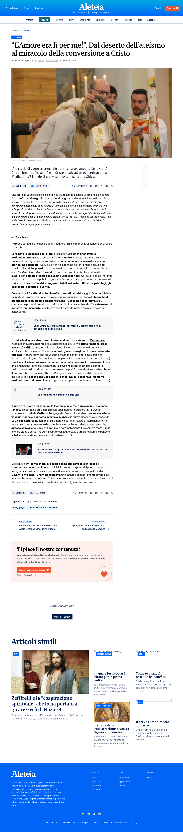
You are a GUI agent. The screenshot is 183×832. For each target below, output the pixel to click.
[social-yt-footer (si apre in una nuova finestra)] (83, 813)
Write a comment (62, 616)
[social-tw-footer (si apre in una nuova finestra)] (94, 813)
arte (140, 702)
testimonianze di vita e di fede (43, 507)
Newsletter (124, 777)
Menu (30, 19)
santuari (26, 30)
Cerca (40, 8)
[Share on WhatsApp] (112, 186)
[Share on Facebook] (91, 186)
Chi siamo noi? (68, 822)
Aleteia (41, 60)
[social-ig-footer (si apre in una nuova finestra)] (99, 813)
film (16, 654)
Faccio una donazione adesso (32, 570)
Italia (140, 19)
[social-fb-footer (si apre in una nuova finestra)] (88, 813)
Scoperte (115, 19)
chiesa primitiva (104, 654)
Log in (71, 606)
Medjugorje (97, 340)
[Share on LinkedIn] (96, 186)
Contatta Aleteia (121, 822)
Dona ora (171, 8)
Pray (43, 19)
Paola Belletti (52, 60)
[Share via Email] (107, 186)
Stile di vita (85, 19)
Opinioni (59, 19)
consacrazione (103, 705)
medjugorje (18, 507)
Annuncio (123, 785)
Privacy (134, 822)
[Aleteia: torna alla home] (91, 6)
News (71, 19)
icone (141, 654)
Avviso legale (82, 822)
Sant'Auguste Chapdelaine (100, 13)
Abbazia (151, 19)
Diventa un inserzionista (101, 822)
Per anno (150, 777)
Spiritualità (100, 19)
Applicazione (124, 781)
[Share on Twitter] (101, 186)
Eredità (128, 19)
